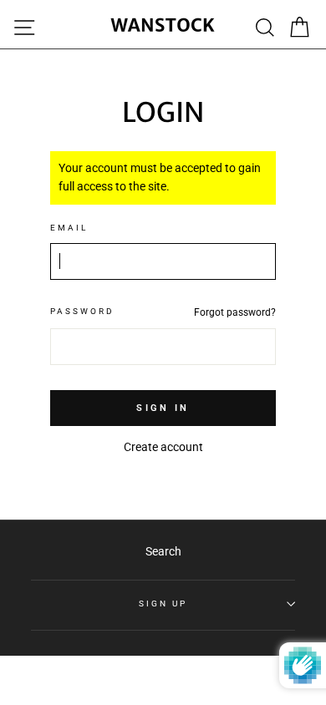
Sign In (162, 408)
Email (69, 227)
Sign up (163, 603)
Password (82, 311)
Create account (163, 447)
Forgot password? (235, 312)
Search (163, 551)
